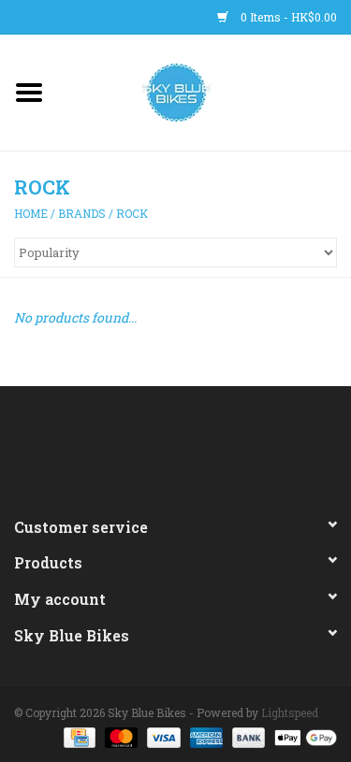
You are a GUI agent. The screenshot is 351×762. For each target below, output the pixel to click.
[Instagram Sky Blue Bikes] (192, 443)
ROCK (132, 213)
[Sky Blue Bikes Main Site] (204, 91)
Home (31, 213)
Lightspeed (289, 712)
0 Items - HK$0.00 (287, 16)
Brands (82, 213)
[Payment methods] (77, 735)
